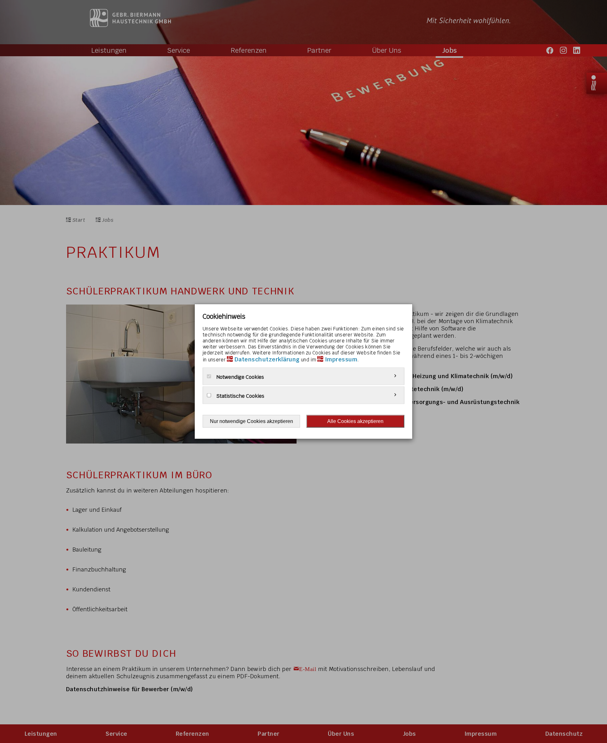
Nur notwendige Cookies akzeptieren (251, 421)
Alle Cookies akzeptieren (355, 421)
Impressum (341, 359)
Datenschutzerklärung (267, 359)
